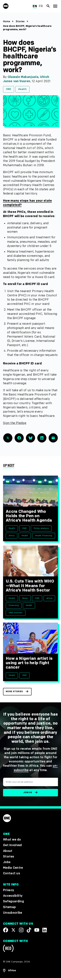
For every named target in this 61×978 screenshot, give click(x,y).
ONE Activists (16, 612)
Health (22, 89)
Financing (14, 605)
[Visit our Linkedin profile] (44, 930)
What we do (12, 840)
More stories (14, 691)
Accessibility (12, 896)
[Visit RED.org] (8, 949)
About (7, 851)
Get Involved (12, 845)
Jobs (7, 862)
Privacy (8, 890)
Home (6, 21)
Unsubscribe (12, 913)
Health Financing (43, 535)
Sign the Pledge (14, 423)
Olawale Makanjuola (23, 77)
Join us (27, 792)
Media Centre (13, 868)
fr (41, 6)
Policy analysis (41, 528)
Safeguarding (13, 901)
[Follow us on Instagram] (21, 930)
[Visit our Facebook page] (5, 930)
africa (11, 535)
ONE (8, 89)
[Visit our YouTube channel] (36, 930)
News (25, 598)
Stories (20, 21)
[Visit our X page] (13, 930)
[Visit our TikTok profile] (29, 930)
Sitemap (9, 907)
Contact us (11, 873)
